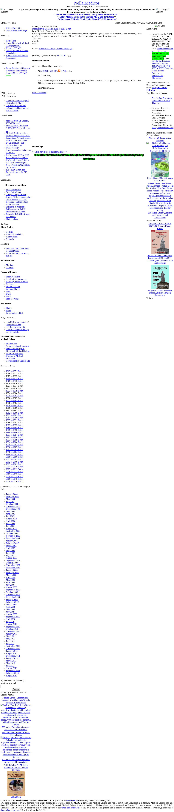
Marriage (10, 265)
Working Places (12, 289)
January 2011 (11, 634)
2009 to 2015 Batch (14, 479)
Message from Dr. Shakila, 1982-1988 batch (17, 122)
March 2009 (11, 604)
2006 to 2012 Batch (14, 471)
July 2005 (10, 516)
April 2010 (10, 619)
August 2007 (11, 558)
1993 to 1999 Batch (14, 440)
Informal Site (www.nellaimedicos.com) (17, 345)
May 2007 (10, 550)
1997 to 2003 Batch (14, 449)
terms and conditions (70, 808)
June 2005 (10, 514)
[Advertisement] (14, 83)
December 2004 (13, 509)
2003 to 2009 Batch (14, 464)
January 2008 (12, 570)
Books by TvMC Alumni (17, 281)
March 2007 (11, 545)
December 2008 (13, 597)
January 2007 (12, 541)
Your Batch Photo (13, 192)
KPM (63, 71)
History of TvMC (13, 48)
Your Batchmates (13, 189)
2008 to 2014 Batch (14, 476)
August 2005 (11, 519)
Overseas (10, 284)
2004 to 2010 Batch (14, 467)
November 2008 (13, 594)
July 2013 (10, 665)
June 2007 (10, 553)
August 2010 (11, 624)
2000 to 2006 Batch (14, 457)
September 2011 (13, 646)
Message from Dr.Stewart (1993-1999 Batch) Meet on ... (18, 128)
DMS (8, 294)
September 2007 (13, 560)
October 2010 (12, 629)
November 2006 (13, 536)
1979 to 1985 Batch (14, 405)
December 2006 (13, 538)
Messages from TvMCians (17, 248)
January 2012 (12, 651)
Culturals (10, 239)
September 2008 (13, 590)
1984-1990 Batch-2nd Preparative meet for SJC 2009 (16, 172)
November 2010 (13, 631)
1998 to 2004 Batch (14, 452)
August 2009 (11, 614)
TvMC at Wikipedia (14, 353)
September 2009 (13, 616)
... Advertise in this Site (16, 105)
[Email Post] (69, 55)
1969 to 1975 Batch (14, 381)
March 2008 (11, 575)
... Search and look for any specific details (17, 109)
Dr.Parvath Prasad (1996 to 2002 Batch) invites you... (17, 161)
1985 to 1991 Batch (14, 420)
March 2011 (11, 636)
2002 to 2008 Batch (14, 462)
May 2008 (10, 580)
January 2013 (12, 658)
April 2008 (10, 577)
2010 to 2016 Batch (14, 481)
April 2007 (10, 548)
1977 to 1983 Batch (14, 400)
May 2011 (10, 639)
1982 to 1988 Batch (14, 413)
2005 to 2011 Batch (14, 469)
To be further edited (14, 313)
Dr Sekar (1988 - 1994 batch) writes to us (15, 144)
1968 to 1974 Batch (14, 378)
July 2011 (10, 643)
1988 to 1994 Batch (14, 427)
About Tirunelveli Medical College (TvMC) (17, 44)
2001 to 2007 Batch (14, 459)
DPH (8, 291)
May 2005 (10, 511)
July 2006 (10, 526)
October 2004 (12, 504)
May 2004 (10, 499)
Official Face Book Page (16, 30)
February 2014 (12, 673)
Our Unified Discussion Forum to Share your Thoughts (162, 100)
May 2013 (10, 663)
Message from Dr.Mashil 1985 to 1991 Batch (51, 29)
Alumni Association (14, 234)
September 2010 (13, 626)
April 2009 (10, 607)
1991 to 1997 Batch (14, 435)
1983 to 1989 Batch (14, 415)
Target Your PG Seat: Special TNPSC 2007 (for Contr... (18, 139)
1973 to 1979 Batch (14, 391)
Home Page (11, 41)
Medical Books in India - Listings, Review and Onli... (18, 134)
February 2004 (12, 496)
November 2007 (13, 565)
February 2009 (12, 602)
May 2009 (10, 609)
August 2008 (11, 587)
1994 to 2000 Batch (14, 442)
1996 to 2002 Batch (14, 447)
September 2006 (13, 531)
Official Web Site (13, 28)
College (9, 232)
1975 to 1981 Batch (14, 396)
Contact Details (12, 251)
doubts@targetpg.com (10, 810)
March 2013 (11, 661)
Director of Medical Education (14, 357)
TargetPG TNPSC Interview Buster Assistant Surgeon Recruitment (160, 292)
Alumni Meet (11, 237)
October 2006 (12, 533)
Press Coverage (12, 299)
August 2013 (11, 668)
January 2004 (12, 494)
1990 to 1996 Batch (14, 432)
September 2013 (13, 670)
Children (9, 267)
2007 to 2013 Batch (14, 474)
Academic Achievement (16, 279)
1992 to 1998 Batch (14, 437)
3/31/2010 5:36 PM (48, 71)
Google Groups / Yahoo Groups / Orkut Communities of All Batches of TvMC (18, 197)
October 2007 (12, 563)
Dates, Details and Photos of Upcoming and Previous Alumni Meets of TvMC (18, 70)
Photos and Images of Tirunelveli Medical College (18, 349)
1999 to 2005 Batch (14, 454)
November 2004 (13, 506)
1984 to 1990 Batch (14, 418)
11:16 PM (61, 55)
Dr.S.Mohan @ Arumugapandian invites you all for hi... (18, 150)
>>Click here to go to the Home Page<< (49, 152)
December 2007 (13, 568)
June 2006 (10, 523)
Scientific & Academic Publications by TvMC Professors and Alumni (16, 209)
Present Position (13, 286)
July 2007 (10, 555)
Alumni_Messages (64, 48)
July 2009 (10, 612)
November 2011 (13, 648)
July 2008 (10, 585)
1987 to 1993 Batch (14, 425)
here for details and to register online (162, 49)
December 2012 (13, 656)
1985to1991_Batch (47, 48)
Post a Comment (39, 92)
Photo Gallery (12, 219)
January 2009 (12, 599)
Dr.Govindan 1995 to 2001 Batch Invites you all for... (17, 156)
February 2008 (12, 572)
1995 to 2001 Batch (14, 444)
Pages (8, 310)
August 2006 (11, 528)
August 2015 (11, 675)
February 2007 (12, 543)
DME (8, 296)
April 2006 (10, 521)
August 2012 (11, 653)
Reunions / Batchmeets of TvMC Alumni (17, 203)
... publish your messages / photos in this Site (17, 101)
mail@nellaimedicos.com (162, 127)
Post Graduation (13, 277)
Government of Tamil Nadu (18, 361)
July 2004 (10, 501)
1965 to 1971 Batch (14, 371)
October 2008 (12, 592)
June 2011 (10, 641)
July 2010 (10, 621)
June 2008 (10, 582)
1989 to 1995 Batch (14, 430)
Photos (9, 308)
